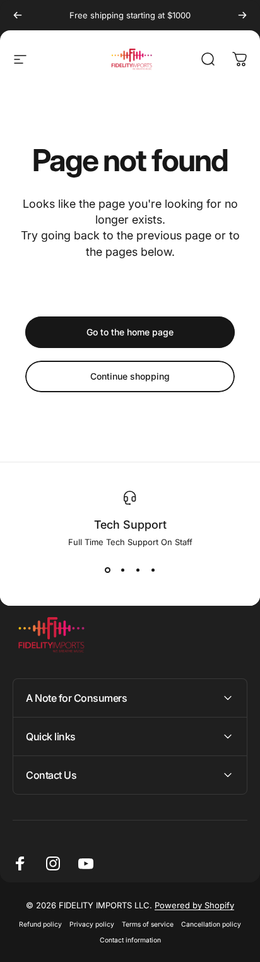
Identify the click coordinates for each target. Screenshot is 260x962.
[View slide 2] (122, 569)
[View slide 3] (137, 569)
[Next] (242, 15)
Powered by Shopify (194, 905)
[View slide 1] (107, 569)
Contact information (130, 940)
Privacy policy (91, 924)
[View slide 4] (152, 569)
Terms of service (148, 924)
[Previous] (18, 15)
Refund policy (40, 924)
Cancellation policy (211, 924)
